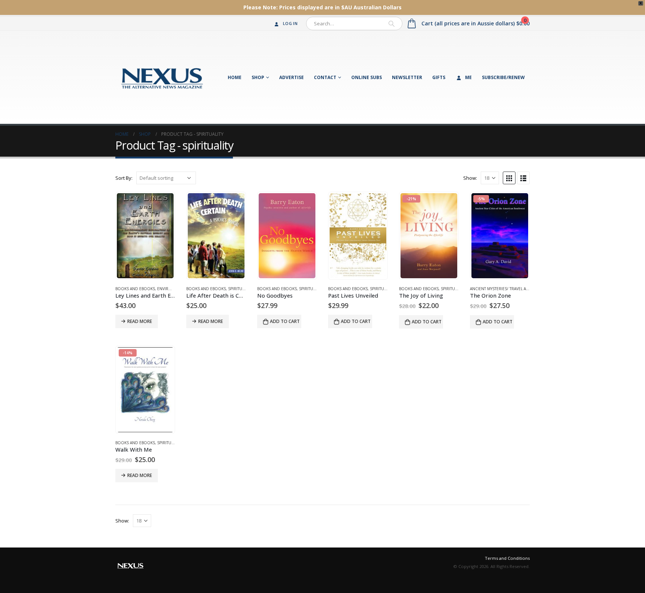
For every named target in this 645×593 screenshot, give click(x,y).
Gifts (438, 77)
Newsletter (407, 77)
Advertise (291, 77)
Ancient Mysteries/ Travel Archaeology (511, 288)
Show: (470, 178)
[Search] (391, 23)
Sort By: (124, 178)
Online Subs (366, 77)
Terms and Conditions (507, 558)
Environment (171, 288)
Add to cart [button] (285, 321)
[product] (145, 235)
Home (235, 77)
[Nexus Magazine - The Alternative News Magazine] (162, 77)
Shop (258, 77)
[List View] (523, 178)
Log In (290, 23)
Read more (139, 321)
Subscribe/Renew (503, 77)
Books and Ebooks (135, 288)
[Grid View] (509, 178)
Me (468, 77)
